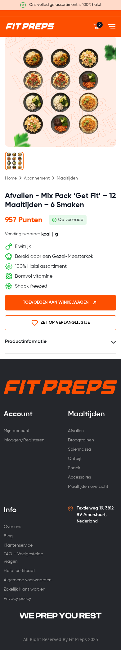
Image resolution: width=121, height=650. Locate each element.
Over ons (12, 527)
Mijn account (16, 431)
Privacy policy (17, 598)
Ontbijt (75, 459)
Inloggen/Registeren (24, 440)
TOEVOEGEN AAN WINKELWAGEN (55, 302)
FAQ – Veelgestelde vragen (23, 558)
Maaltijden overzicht (88, 486)
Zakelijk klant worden (24, 589)
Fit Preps (78, 639)
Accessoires (79, 477)
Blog (8, 536)
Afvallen (76, 431)
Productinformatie (26, 341)
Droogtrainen (81, 440)
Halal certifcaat (19, 571)
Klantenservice (18, 545)
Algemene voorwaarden (28, 580)
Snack (74, 468)
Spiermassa (79, 449)
